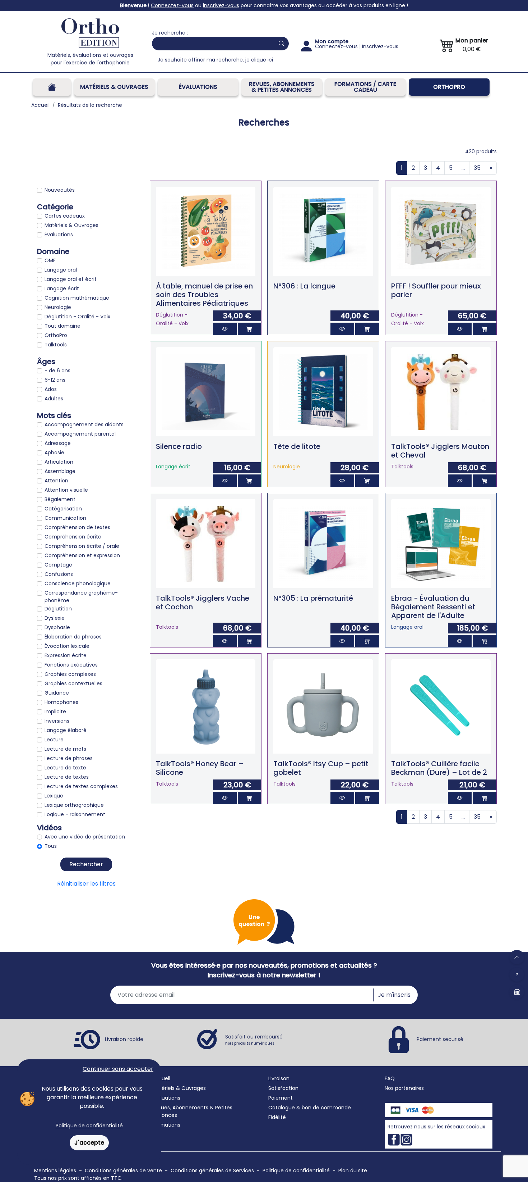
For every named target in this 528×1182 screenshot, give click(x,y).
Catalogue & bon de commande (309, 1107)
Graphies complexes (70, 674)
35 (477, 168)
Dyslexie (55, 618)
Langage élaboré (66, 730)
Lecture (54, 739)
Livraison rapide (124, 1039)
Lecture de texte (65, 767)
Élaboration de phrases (73, 636)
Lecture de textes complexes (81, 786)
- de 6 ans (57, 370)
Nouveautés (60, 190)
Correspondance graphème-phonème (81, 596)
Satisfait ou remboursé (254, 1039)
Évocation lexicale (67, 646)
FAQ (390, 1078)
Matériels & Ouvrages (114, 87)
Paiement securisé (440, 1039)
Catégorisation (63, 508)
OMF (50, 260)
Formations (166, 1124)
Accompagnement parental (80, 433)
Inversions (57, 720)
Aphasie (54, 452)
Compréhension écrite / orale (82, 546)
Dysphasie (57, 627)
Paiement (280, 1097)
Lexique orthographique (74, 805)
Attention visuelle (66, 490)
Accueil (161, 1078)
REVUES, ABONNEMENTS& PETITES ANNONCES (282, 87)
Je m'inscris (394, 995)
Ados (51, 389)
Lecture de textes (67, 777)
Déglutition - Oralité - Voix (77, 316)
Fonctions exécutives (71, 664)
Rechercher (86, 864)
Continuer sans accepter (118, 1069)
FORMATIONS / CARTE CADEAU (365, 87)
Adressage (58, 443)
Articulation (59, 461)
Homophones (61, 702)
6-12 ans (55, 379)
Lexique (54, 795)
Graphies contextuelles (73, 683)
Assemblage (60, 471)
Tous (51, 846)
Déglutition (58, 608)
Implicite (55, 711)
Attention (56, 480)
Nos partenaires (404, 1088)
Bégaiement (60, 499)
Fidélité (277, 1117)
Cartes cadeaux (65, 215)
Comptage (58, 564)
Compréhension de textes (77, 527)
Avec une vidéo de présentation (85, 836)
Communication (65, 518)
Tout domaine (62, 325)
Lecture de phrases (69, 758)
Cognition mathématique (77, 297)
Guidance (57, 692)
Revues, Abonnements (180, 1107)
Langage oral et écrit (71, 279)
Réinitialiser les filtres (86, 883)
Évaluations (198, 87)
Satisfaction (283, 1088)
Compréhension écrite (73, 536)
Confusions (59, 574)
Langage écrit (62, 288)
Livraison (279, 1078)
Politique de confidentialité (89, 1125)
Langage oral (61, 269)
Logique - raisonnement (75, 814)
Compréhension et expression (82, 555)
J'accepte (89, 1142)
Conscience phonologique (78, 583)
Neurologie (58, 307)
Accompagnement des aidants (84, 424)
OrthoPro (449, 87)
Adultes (54, 398)
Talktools (56, 344)
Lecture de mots (65, 749)
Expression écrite (66, 655)
